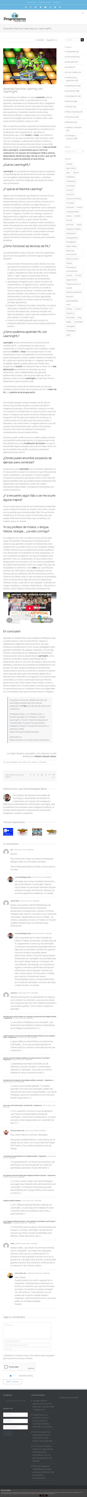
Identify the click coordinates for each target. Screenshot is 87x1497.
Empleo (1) (70, 67)
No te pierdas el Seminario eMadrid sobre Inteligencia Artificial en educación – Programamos (29, 1175)
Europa (69, 216)
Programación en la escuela (73, 286)
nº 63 (23, 706)
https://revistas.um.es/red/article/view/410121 (29, 740)
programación (71, 280)
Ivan (12, 849)
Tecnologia (78, 322)
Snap (79, 318)
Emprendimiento (72, 212)
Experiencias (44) (73, 86)
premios (69, 275)
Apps (68, 173)
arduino (76, 173)
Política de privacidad (68, 1397)
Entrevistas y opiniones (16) (72, 79)
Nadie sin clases (72, 259)
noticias (69, 263)
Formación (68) (72, 91)
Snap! (36, 135)
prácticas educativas (74, 292)
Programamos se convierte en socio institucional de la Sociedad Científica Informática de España (42, 1421)
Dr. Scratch (70, 203)
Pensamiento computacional (71, 269)
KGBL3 (44, 153)
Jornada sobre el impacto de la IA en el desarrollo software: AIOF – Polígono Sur (43, 1405)
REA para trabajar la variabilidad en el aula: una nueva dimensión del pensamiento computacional (43, 1472)
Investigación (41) (73, 96)
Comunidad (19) (72, 57)
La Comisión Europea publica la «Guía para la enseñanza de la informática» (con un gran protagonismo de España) (42, 1453)
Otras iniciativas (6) (74, 112)
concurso (69, 190)
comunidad (70, 186)
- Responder (29, 849)
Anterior (40, 40)
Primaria (78, 275)
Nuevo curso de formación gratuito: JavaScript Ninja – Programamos (22, 1105)
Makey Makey (71, 246)
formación (70, 225)
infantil (79, 225)
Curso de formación (73, 199)
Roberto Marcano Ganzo (45, 756)
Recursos (69, 296)
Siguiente (50, 40)
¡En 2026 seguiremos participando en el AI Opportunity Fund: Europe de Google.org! (42, 1436)
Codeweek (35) (72, 51)
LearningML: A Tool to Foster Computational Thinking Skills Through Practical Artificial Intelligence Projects (28, 723)
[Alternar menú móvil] (83, 13)
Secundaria (70, 318)
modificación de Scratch (34, 443)
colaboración (71, 181)
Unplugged (70, 326)
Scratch (28, 135)
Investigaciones (72, 238)
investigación (71, 242)
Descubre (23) (72, 62)
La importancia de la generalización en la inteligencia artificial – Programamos (25, 1156)
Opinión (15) (71, 106)
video (34, 568)
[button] (4, 831)
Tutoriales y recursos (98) (71, 137)
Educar (79, 207)
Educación (70, 207)
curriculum (70, 194)
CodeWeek (70, 177)
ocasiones (40, 97)
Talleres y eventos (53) (74, 128)
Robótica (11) (71, 122)
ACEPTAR (43, 1495)
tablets (68, 322)
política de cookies (29, 1493)
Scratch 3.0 (70, 313)
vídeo (68, 335)
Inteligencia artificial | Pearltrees (12, 1200)
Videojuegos (71, 331)
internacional (71, 233)
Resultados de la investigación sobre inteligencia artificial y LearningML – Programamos (28, 1080)
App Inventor (71, 168)
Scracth (19, 366)
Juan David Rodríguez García (13, 762)
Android (69, 164)
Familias (69, 220)
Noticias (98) (71, 101)
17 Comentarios (42, 762)
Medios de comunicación (71, 252)
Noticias (34, 762)
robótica (69, 309)
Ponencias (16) (72, 117)
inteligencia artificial (73, 229)
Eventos (77, 216)
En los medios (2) (73, 72)
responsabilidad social (72, 303)
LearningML (13, 150)
